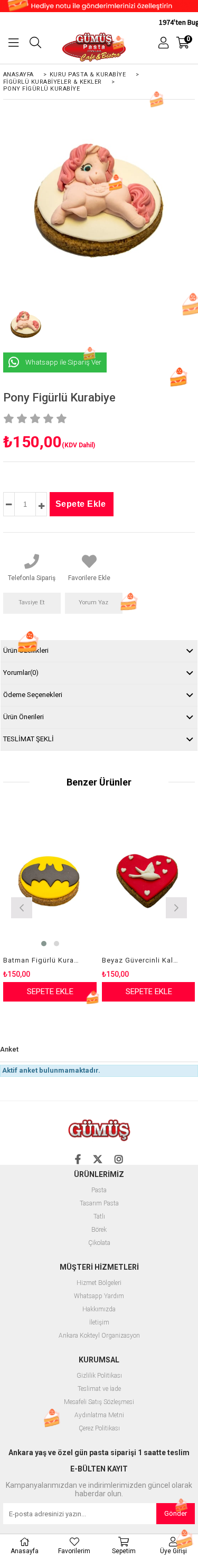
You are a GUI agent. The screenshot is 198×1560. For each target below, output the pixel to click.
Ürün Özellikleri (26, 650)
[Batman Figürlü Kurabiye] (50, 881)
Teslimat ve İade (99, 1389)
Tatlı (99, 1216)
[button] (43, 943)
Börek (99, 1230)
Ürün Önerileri (23, 717)
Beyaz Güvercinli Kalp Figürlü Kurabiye (142, 960)
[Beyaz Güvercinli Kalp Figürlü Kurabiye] (148, 881)
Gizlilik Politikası (99, 1375)
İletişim (99, 1322)
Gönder (175, 1513)
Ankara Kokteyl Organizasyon (99, 1335)
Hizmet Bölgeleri (99, 1283)
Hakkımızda (99, 1309)
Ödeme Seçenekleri (32, 695)
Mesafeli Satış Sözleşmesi (99, 1402)
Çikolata (99, 1243)
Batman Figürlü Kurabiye (43, 960)
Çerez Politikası (99, 1428)
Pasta (99, 1190)
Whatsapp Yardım (99, 1296)
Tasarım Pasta (99, 1203)
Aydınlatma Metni (99, 1415)
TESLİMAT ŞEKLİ (28, 739)
